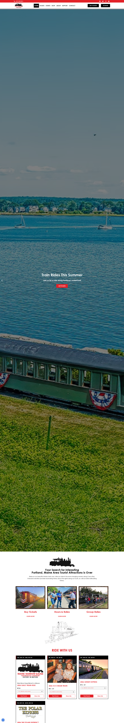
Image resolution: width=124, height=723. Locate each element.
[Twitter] (103, 1)
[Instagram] (106, 1)
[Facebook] (100, 1)
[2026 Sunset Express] (93, 669)
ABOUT (58, 5)
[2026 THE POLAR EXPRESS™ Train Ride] (30, 712)
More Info (37, 696)
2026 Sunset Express (88, 682)
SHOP (53, 5)
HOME (36, 5)
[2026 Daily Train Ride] (30, 670)
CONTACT (72, 5)
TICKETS (42, 5)
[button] (2, 280)
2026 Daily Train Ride (26, 685)
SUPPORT (65, 5)
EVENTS (48, 5)
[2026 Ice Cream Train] (62, 671)
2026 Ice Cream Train (58, 686)
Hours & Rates (62, 611)
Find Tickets (24, 696)
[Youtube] (109, 1)
